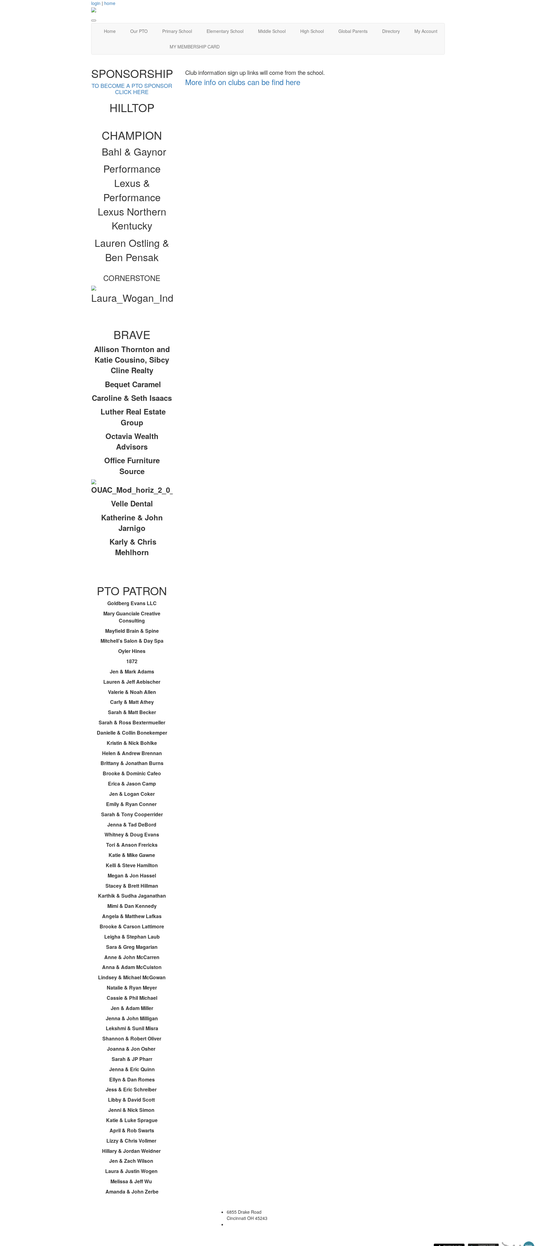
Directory (391, 31)
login (95, 3)
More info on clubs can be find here (242, 81)
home (109, 3)
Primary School (177, 31)
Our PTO (139, 31)
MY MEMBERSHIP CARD (195, 46)
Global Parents (353, 31)
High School (312, 31)
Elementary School (225, 31)
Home (110, 31)
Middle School (272, 31)
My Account (425, 31)
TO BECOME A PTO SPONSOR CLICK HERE (132, 88)
